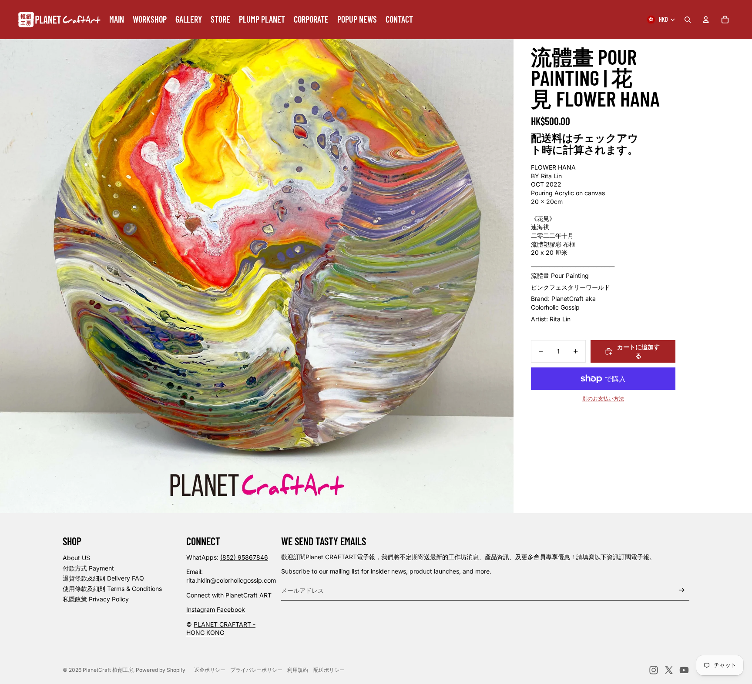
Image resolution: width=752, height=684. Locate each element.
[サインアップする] (681, 590)
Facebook (231, 609)
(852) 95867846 (244, 557)
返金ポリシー (209, 670)
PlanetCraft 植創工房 (108, 670)
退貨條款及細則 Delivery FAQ (103, 578)
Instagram (200, 609)
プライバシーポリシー (256, 670)
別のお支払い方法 (603, 399)
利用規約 (297, 670)
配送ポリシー (329, 670)
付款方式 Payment (88, 568)
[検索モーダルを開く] (687, 19)
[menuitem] (116, 19)
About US (76, 557)
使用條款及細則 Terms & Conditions (112, 588)
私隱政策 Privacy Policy (96, 599)
